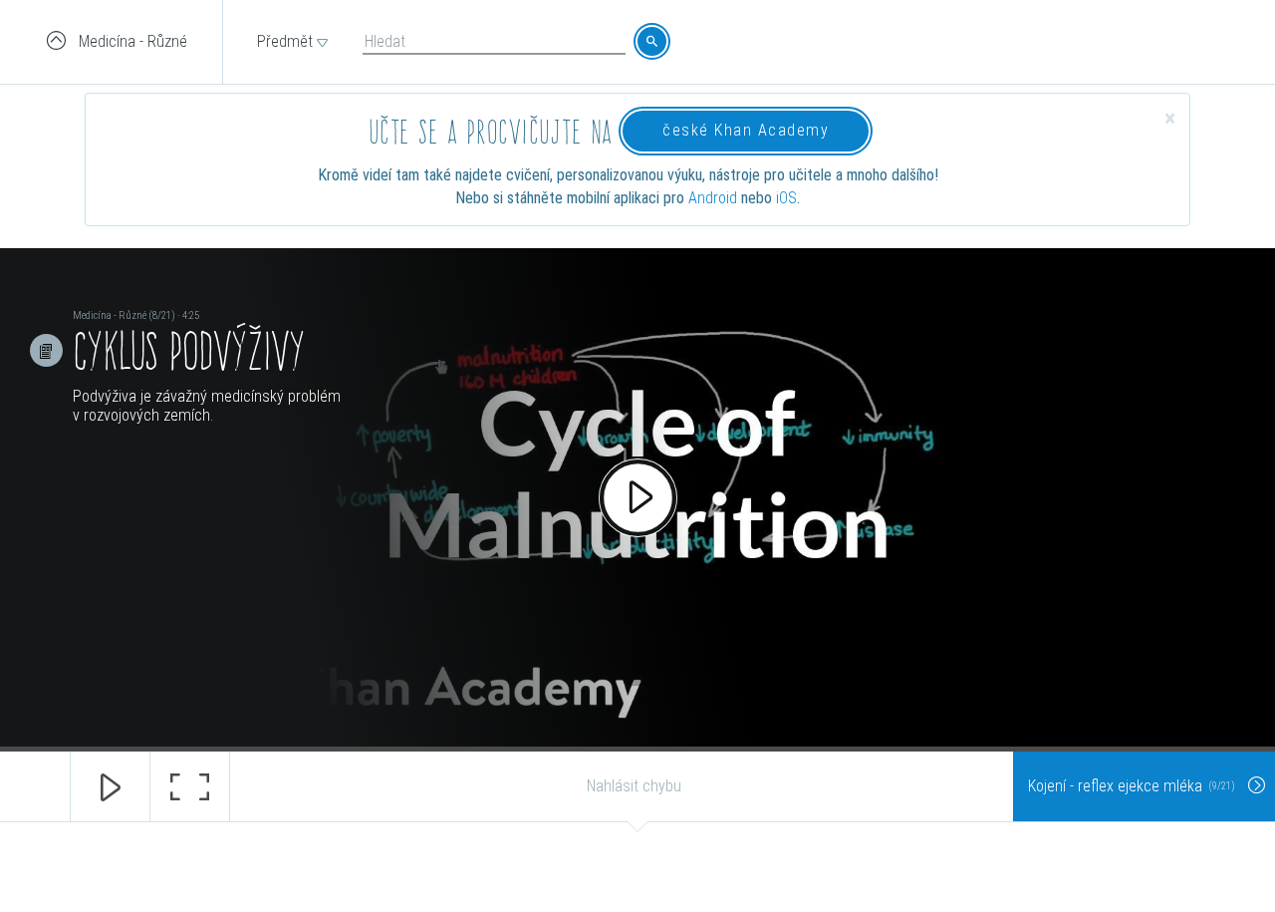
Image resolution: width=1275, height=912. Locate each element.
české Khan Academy (745, 130)
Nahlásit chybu (634, 785)
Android (712, 197)
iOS (786, 197)
